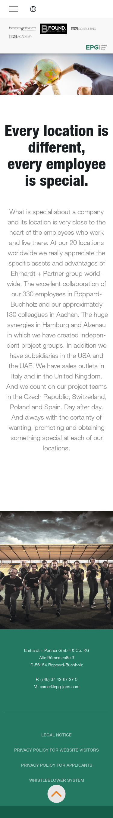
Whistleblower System (56, 780)
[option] (56, 74)
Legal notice (56, 734)
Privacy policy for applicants (56, 765)
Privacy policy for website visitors (56, 749)
